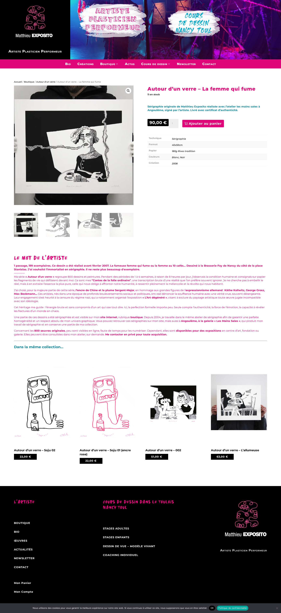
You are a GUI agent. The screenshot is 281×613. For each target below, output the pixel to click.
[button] (128, 91)
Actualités (23, 549)
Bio (68, 64)
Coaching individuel (120, 555)
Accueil (18, 82)
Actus (130, 64)
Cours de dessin (154, 64)
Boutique (107, 64)
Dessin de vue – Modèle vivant (129, 546)
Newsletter (186, 64)
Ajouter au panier (205, 123)
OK (212, 608)
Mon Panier (22, 583)
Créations (85, 64)
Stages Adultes (116, 528)
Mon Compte (23, 591)
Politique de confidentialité (232, 608)
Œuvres (20, 540)
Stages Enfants (116, 537)
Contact (209, 64)
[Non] (277, 608)
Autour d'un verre (45, 82)
